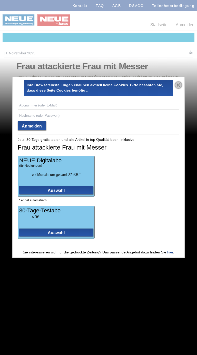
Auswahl (56, 190)
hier (170, 252)
